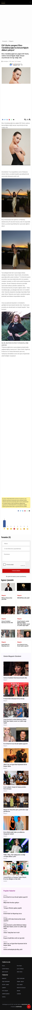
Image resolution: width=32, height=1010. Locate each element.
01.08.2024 (5, 61)
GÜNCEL (4, 996)
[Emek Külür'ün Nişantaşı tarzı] (8, 633)
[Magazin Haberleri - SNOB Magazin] (3, 2)
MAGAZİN (4, 978)
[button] (29, 3)
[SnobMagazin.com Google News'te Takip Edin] (16, 64)
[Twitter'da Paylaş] (5, 119)
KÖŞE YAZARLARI (20, 978)
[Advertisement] (16, 22)
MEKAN (18, 990)
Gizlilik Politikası (5, 968)
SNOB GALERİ (5, 971)
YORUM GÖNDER (16, 570)
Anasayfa (4, 41)
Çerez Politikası (20, 968)
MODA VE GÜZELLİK (21, 987)
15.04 (12, 61)
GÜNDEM (19, 993)
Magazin (11, 41)
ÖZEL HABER (20, 984)
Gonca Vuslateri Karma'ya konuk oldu (7, 622)
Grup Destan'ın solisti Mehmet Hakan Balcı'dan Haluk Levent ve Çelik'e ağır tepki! (23, 623)
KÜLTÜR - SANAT (5, 984)
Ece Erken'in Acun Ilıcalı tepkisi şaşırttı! (23, 645)
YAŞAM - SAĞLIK (20, 981)
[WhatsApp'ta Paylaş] (11, 119)
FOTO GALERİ (5, 990)
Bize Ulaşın (19, 965)
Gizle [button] (9, 1006)
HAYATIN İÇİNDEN (5, 993)
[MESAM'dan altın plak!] (24, 587)
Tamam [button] (23, 1006)
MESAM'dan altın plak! (23, 598)
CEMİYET (4, 987)
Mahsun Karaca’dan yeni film (7, 598)
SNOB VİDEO (19, 971)
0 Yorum (19, 61)
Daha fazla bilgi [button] (14, 1003)
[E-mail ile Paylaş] (14, 119)
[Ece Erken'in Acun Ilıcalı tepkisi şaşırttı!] (24, 633)
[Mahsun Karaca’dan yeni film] (8, 587)
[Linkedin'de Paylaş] (7, 119)
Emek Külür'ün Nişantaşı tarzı (5, 645)
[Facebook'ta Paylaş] (3, 119)
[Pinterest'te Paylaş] (9, 119)
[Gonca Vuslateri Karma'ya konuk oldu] (8, 610)
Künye (3, 965)
